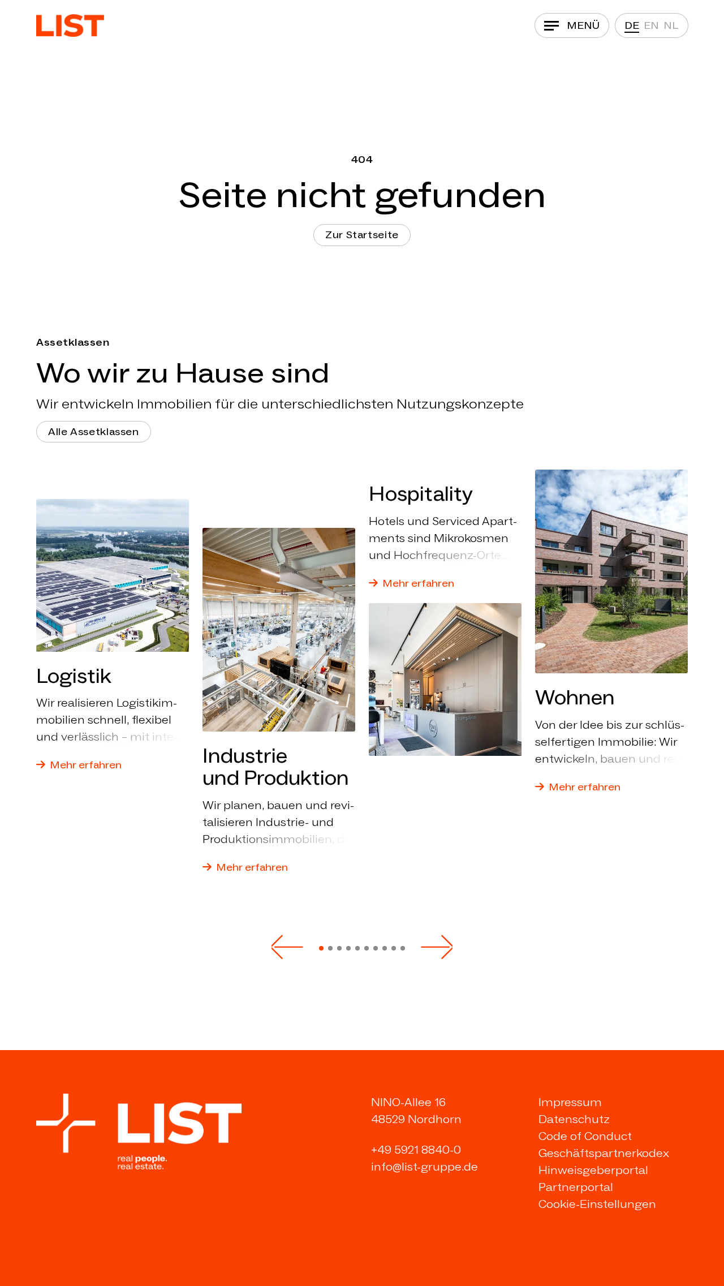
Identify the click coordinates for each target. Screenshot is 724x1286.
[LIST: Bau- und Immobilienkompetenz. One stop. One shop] (70, 25)
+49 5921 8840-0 (416, 1149)
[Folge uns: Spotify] (653, 1234)
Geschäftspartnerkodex (603, 1153)
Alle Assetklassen (93, 431)
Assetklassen (72, 342)
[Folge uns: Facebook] (609, 1234)
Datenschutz (574, 1119)
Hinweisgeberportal (593, 1170)
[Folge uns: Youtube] (630, 1234)
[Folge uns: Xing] (566, 1234)
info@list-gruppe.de (424, 1166)
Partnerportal (575, 1187)
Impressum (570, 1102)
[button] (287, 947)
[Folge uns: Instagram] (587, 1234)
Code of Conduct (585, 1136)
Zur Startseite (362, 235)
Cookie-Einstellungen (597, 1204)
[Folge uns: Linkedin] (544, 1234)
